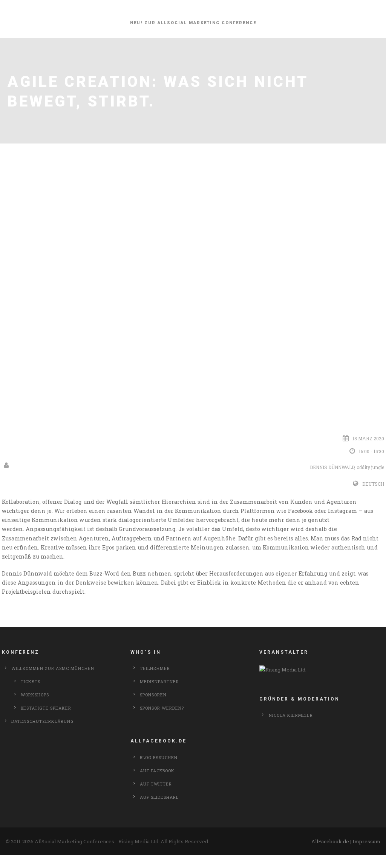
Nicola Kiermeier (291, 715)
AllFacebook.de (330, 841)
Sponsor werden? (162, 708)
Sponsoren (153, 695)
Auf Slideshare (159, 797)
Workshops (35, 695)
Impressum (366, 841)
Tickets (30, 681)
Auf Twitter (156, 784)
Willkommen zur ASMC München (52, 668)
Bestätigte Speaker (46, 708)
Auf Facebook (157, 770)
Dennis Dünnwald (332, 467)
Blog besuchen (159, 757)
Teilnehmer (155, 668)
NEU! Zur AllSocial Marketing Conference (193, 22)
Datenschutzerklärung (42, 721)
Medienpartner (159, 681)
